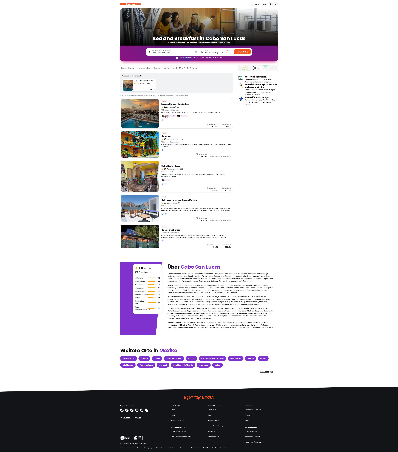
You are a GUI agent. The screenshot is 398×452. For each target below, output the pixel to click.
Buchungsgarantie (214, 420)
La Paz (217, 365)
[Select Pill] (271, 4)
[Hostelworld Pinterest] (141, 410)
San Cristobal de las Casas (212, 358)
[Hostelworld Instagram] (131, 410)
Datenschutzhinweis (127, 448)
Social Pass (212, 410)
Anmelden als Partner (252, 437)
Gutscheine (172, 448)
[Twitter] (127, 410)
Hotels (173, 415)
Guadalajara (235, 358)
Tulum (157, 358)
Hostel (164, 101)
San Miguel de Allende (183, 365)
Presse (247, 415)
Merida (251, 358)
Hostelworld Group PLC (253, 410)
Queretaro (203, 365)
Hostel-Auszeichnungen (216, 426)
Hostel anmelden (251, 431)
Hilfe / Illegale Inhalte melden (181, 437)
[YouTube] (136, 410)
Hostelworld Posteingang (253, 442)
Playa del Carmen (173, 358)
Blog (209, 415)
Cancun (144, 358)
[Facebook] (122, 410)
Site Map (206, 448)
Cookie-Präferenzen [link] (219, 448)
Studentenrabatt (213, 437)
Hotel (164, 197)
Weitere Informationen (181, 95)
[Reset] (196, 51)
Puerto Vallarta (146, 365)
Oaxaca (191, 358)
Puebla (263, 358)
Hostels (173, 410)
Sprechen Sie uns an (178, 431)
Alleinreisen (212, 431)
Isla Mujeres (128, 365)
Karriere (248, 420)
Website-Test (195, 448)
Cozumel (163, 365)
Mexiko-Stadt (128, 358)
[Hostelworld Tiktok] (146, 410)
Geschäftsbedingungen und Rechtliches (151, 448)
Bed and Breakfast (177, 420)
